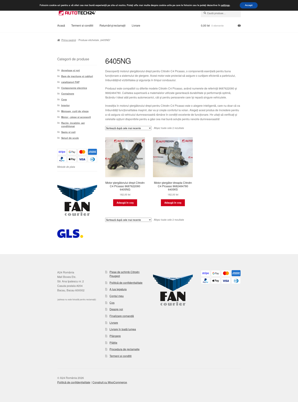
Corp (64, 99)
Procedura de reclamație (125, 349)
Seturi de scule (70, 138)
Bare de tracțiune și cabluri (77, 76)
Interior (65, 105)
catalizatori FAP (70, 82)
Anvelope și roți (70, 70)
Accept (248, 5)
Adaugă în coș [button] (125, 202)
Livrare (136, 25)
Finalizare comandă (122, 316)
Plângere (115, 336)
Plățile (113, 343)
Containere (67, 93)
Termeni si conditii (82, 25)
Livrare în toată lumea (123, 329)
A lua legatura (118, 289)
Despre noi (116, 309)
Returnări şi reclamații (113, 25)
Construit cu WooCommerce (109, 382)
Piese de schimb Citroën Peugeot (125, 274)
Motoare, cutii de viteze (75, 111)
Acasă (61, 25)
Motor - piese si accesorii (76, 117)
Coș (112, 303)
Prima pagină (68, 40)
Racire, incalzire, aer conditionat (73, 124)
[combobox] (221, 13)
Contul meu (117, 296)
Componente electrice (74, 88)
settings (225, 5)
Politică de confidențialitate (126, 283)
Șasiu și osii (68, 132)
